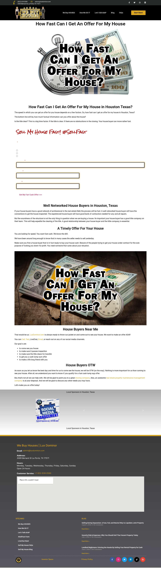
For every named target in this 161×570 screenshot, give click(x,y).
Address (20, 160)
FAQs (121, 13)
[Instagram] (139, 2)
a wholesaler (23, 156)
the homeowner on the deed (30, 150)
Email (19, 181)
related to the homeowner (29, 153)
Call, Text (25, 339)
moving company (82, 378)
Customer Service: (25, 473)
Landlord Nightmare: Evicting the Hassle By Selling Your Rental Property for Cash (112, 547)
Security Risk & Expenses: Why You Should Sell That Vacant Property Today (110, 535)
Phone (19, 171)
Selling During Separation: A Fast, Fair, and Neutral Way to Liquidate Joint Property (113, 523)
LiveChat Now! (23, 541)
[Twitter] (134, 2)
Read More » (86, 529)
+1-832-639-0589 (43, 473)
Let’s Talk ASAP (100, 13)
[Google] (142, 559)
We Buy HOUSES (69, 13)
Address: (21, 455)
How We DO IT (85, 13)
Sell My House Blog (25, 549)
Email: (19, 451)
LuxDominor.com (37, 335)
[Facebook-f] (129, 2)
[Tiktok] (136, 559)
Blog (112, 13)
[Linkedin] (145, 2)
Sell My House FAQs (25, 545)
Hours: (20, 463)
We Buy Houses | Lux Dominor (37, 445)
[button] (17, 410)
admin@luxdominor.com (33, 450)
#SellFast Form (23, 537)
